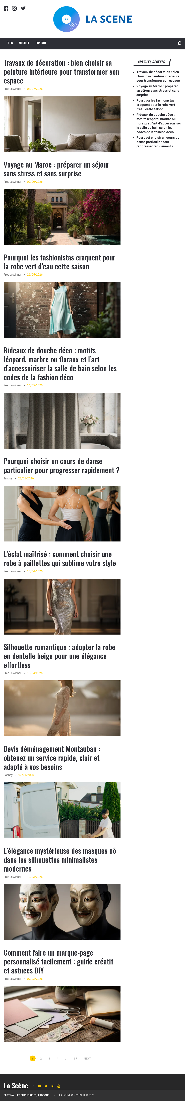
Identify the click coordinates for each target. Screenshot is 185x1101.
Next (87, 1058)
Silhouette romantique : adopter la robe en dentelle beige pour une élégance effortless (59, 655)
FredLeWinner (12, 89)
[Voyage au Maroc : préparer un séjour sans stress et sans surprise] (62, 217)
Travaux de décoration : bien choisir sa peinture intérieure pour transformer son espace (61, 71)
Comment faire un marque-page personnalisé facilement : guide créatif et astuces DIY (58, 961)
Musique (24, 43)
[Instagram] (14, 8)
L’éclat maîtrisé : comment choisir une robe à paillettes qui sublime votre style (60, 558)
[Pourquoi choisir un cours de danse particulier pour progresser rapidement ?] (62, 514)
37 (75, 1058)
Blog (10, 43)
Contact (41, 43)
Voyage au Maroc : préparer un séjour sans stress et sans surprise (56, 169)
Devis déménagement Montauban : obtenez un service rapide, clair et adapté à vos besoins (52, 757)
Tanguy (8, 478)
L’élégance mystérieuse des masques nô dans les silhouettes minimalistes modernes (60, 859)
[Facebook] (6, 8)
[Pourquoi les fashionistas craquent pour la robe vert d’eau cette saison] (62, 310)
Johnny (8, 775)
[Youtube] (58, 1086)
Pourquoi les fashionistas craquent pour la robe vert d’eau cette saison (59, 262)
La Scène (16, 1085)
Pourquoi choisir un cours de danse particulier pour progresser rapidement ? (62, 465)
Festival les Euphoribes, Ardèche (26, 1095)
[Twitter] (23, 8)
